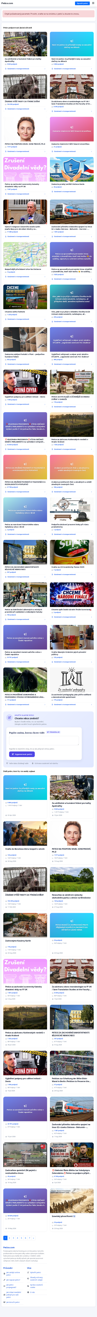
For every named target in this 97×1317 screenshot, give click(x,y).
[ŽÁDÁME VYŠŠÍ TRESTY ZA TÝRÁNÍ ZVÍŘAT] (25, 93)
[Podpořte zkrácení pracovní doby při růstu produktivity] (72, 517)
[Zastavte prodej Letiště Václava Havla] (72, 175)
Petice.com (7, 3)
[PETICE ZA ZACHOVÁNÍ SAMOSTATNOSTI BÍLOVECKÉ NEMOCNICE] (25, 560)
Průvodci (7, 1268)
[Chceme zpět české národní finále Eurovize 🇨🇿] (72, 601)
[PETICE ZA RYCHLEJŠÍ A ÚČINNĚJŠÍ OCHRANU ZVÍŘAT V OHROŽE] (72, 389)
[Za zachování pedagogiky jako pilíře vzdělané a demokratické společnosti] (72, 687)
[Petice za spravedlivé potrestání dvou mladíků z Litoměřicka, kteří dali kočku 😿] (72, 262)
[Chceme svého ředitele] (25, 303)
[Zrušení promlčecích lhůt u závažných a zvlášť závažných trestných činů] (72, 475)
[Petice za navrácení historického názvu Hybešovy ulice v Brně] (25, 517)
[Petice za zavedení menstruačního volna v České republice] (25, 645)
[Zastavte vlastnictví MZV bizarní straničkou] (72, 135)
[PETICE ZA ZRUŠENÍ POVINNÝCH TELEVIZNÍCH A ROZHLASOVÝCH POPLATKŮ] (25, 475)
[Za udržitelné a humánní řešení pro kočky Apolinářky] (25, 51)
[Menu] (93, 3)
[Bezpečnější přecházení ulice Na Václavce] (25, 260)
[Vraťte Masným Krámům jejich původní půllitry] (72, 645)
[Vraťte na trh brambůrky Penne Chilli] (72, 558)
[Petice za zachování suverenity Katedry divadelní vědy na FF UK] (25, 177)
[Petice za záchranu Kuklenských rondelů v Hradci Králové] (72, 432)
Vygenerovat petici (23, 754)
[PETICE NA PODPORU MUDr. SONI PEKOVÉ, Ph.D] (25, 135)
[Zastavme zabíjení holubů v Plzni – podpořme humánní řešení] (25, 347)
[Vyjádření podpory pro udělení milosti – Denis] (25, 388)
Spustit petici (82, 3)
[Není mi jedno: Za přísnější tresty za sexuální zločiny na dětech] (72, 51)
